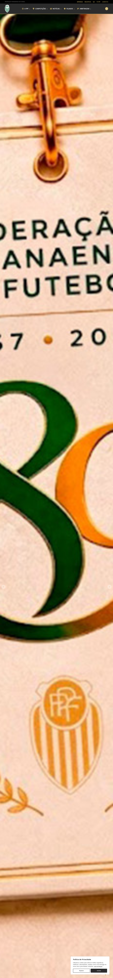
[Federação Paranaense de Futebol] (7, 9)
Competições (40, 9)
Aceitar (99, 970)
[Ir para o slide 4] (107, 974)
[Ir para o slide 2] (103, 974)
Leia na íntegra (98, 966)
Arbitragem (84, 9)
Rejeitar (81, 970)
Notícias (56, 9)
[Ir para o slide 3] (105, 974)
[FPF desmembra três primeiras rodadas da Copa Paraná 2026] (56, 489)
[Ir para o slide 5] (108, 974)
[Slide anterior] (3, 587)
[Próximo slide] (110, 587)
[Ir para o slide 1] (102, 974)
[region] (90, 965)
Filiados (69, 9)
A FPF (26, 9)
